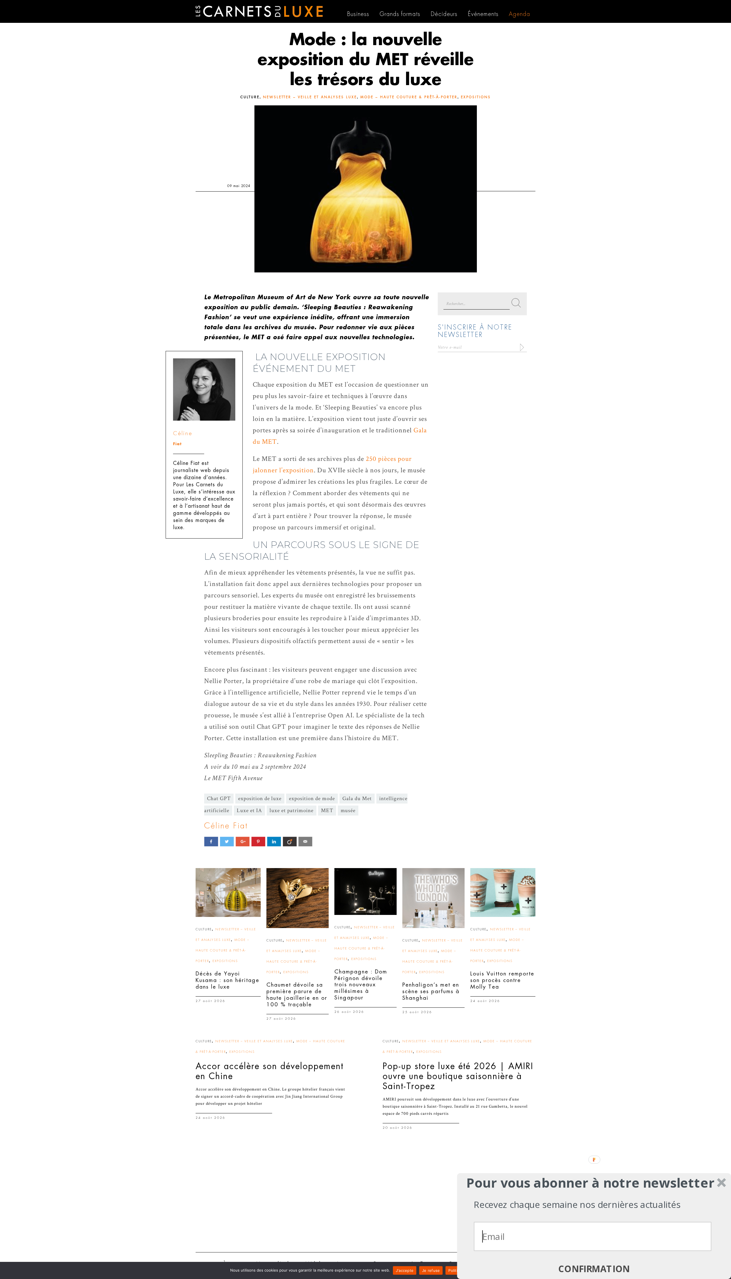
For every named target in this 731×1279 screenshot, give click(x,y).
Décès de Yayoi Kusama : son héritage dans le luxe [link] (227, 980)
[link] (228, 892)
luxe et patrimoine (292, 810)
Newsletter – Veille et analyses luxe (310, 97)
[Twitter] (227, 841)
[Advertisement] (365, 1204)
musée (348, 810)
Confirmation (594, 1269)
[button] (590, 1182)
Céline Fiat (226, 826)
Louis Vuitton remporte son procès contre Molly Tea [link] (502, 980)
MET (327, 810)
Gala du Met (357, 798)
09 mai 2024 (238, 186)
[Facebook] (211, 841)
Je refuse (431, 1270)
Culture (250, 97)
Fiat (177, 444)
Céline (182, 433)
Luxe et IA (249, 810)
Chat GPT (219, 798)
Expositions (476, 97)
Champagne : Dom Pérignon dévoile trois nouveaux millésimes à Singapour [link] (360, 984)
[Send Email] (305, 841)
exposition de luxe (260, 798)
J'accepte (404, 1270)
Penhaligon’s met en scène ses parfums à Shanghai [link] (430, 991)
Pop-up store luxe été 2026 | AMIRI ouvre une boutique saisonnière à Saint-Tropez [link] (458, 1076)
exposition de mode (312, 798)
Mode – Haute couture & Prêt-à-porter (408, 97)
